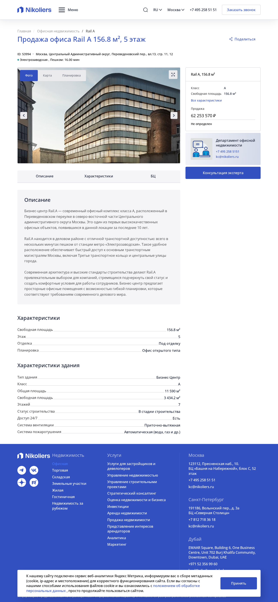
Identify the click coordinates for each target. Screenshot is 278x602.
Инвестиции (118, 506)
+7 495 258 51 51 (202, 480)
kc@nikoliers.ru (227, 157)
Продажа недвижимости (128, 519)
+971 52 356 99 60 (203, 564)
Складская (61, 477)
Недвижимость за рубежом (67, 505)
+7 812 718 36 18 (202, 519)
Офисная (60, 463)
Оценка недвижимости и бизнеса (136, 499)
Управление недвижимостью (132, 475)
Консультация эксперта (223, 172)
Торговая (60, 470)
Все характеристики (206, 100)
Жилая (57, 490)
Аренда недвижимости (127, 513)
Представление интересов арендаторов (130, 529)
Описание (44, 176)
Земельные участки (69, 483)
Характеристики (98, 176)
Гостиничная (63, 496)
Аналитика (116, 537)
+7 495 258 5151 (227, 151)
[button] (68, 9)
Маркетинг (116, 544)
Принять (238, 583)
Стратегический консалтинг (131, 493)
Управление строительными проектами (132, 484)
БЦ (153, 176)
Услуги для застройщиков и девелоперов (131, 466)
